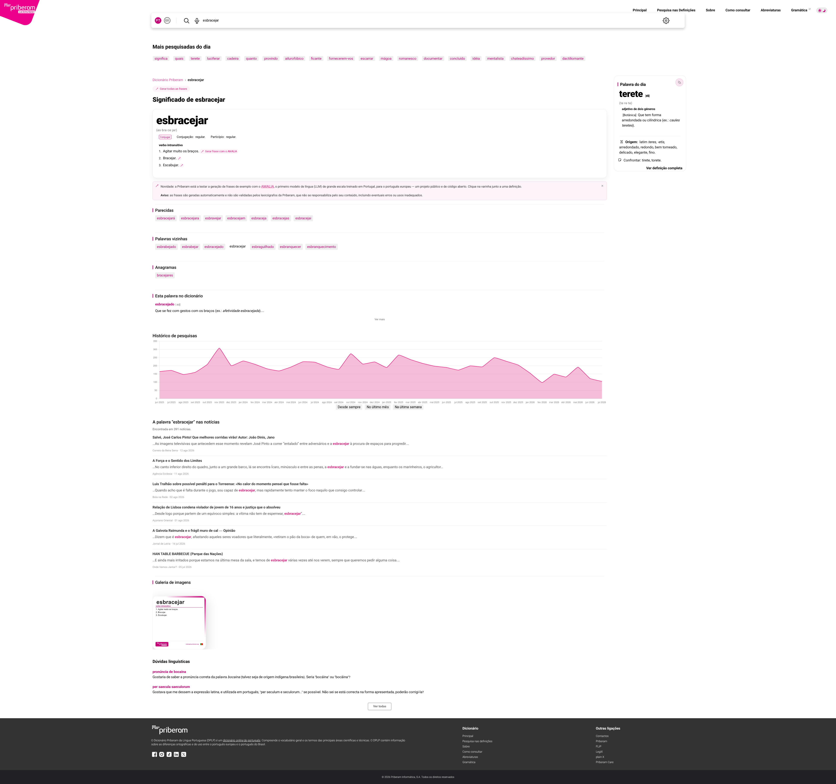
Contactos (602, 736)
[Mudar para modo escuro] (821, 10)
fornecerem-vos (341, 58)
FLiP (598, 746)
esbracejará (166, 218)
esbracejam (236, 218)
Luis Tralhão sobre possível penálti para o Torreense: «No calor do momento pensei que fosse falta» (230, 484)
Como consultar (737, 10)
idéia (476, 58)
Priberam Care (605, 762)
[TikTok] (169, 756)
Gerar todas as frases (173, 88)
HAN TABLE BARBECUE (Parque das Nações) (188, 554)
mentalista (495, 58)
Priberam (601, 741)
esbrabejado (166, 247)
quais (179, 58)
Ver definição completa (664, 168)
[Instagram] (161, 756)
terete (195, 58)
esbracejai (303, 218)
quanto (251, 58)
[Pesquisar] (186, 20)
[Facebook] (154, 756)
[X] (183, 756)
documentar (433, 58)
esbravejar (213, 218)
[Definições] (666, 20)
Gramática (799, 10)
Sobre (710, 10)
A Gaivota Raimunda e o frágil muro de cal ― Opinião (194, 530)
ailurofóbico (294, 58)
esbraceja (258, 218)
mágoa (386, 58)
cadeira (233, 58)
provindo (271, 58)
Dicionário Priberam (168, 80)
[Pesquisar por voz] (197, 20)
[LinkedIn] (176, 756)
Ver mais (380, 319)
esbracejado (213, 247)
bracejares (165, 275)
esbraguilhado (263, 247)
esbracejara (190, 218)
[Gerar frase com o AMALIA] (179, 158)
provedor (548, 58)
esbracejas (281, 218)
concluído (457, 58)
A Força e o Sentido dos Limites (177, 461)
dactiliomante (572, 58)
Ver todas (379, 706)
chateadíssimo (522, 58)
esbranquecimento (321, 247)
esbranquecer (290, 247)
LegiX (599, 752)
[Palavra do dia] (679, 82)
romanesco (407, 58)
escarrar (367, 58)
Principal (640, 10)
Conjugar (165, 137)
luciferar (213, 58)
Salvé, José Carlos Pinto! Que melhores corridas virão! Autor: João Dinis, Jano (214, 437)
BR (167, 20)
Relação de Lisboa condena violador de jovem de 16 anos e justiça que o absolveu (216, 507)
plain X (600, 757)
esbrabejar (190, 247)
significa (161, 58)
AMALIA (267, 186)
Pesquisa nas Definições (676, 10)
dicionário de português (241, 740)
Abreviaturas (771, 10)
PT (158, 20)
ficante (316, 58)
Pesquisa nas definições (477, 741)
